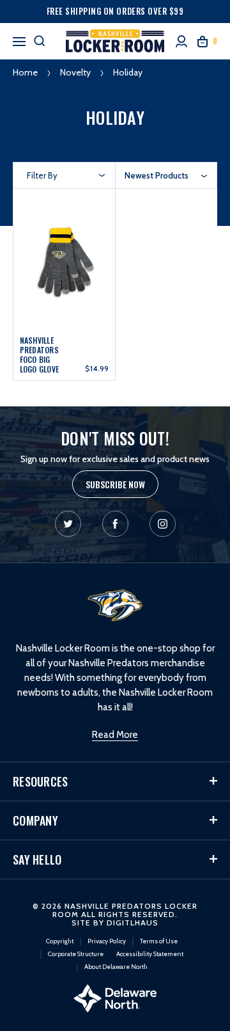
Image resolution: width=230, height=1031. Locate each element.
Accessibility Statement (149, 954)
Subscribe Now (115, 484)
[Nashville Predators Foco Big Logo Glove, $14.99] (64, 261)
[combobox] (166, 175)
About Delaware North (116, 967)
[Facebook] (115, 524)
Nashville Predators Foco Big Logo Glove (39, 354)
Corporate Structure (75, 954)
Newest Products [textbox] (156, 175)
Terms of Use (159, 941)
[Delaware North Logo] (114, 997)
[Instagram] (163, 524)
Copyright (59, 941)
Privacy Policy (107, 941)
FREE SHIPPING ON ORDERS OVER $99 (115, 11)
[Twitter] (68, 524)
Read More (115, 734)
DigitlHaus (132, 922)
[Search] (39, 41)
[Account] (181, 41)
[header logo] (115, 40)
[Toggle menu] (19, 39)
